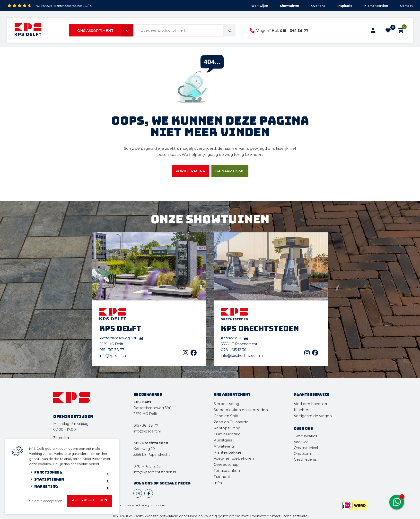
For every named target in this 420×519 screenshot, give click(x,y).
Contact (406, 6)
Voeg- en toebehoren (234, 458)
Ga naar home (230, 171)
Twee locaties (305, 436)
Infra (218, 482)
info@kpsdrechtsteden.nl (242, 355)
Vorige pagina (190, 171)
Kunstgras (223, 440)
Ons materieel (306, 448)
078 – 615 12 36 (233, 350)
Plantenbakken (228, 452)
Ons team (302, 453)
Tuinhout (222, 476)
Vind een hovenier (310, 403)
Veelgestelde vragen (313, 415)
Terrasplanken (227, 470)
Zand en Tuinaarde (231, 422)
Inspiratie (344, 6)
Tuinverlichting (227, 434)
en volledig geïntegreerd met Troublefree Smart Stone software (252, 516)
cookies (160, 505)
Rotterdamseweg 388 (152, 408)
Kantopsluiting (227, 428)
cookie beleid (88, 464)
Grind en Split (226, 415)
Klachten (302, 409)
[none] (229, 30)
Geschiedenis (305, 459)
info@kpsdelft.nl (113, 355)
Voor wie (301, 442)
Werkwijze (259, 6)
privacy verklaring (136, 505)
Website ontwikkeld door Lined (171, 516)
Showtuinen (289, 6)
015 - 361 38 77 (294, 30)
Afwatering (224, 446)
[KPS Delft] (28, 30)
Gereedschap (226, 464)
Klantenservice (376, 6)
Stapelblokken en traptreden (241, 409)
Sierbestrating (226, 403)
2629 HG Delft (145, 414)
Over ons (318, 6)
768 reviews (43, 6)
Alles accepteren (89, 500)
